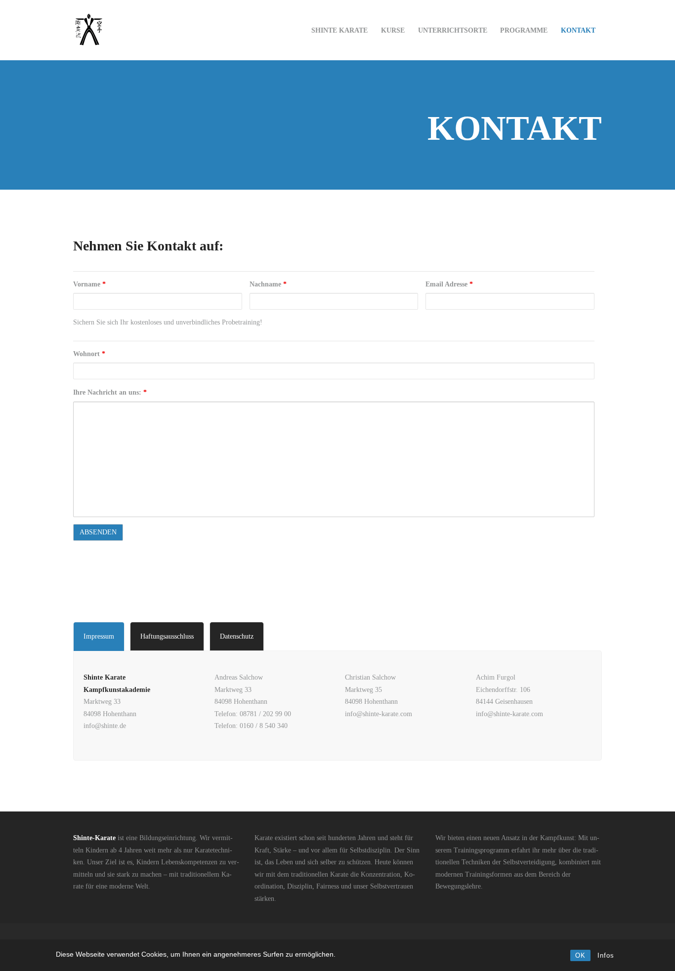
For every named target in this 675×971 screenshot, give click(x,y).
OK (580, 955)
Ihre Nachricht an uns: (110, 392)
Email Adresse (449, 284)
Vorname (89, 284)
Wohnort (89, 354)
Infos (605, 955)
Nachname (268, 284)
